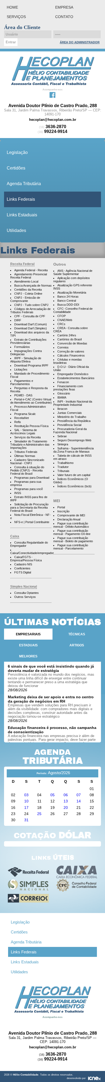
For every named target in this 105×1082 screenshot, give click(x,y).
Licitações (20, 369)
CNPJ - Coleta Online (28, 293)
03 (26, 795)
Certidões (16, 168)
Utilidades (16, 230)
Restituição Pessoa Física (31, 426)
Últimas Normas (24, 455)
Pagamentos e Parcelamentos (21, 382)
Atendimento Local (26, 281)
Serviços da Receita (27, 437)
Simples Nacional (23, 586)
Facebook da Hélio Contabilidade (52, 94)
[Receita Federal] (28, 872)
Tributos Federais (25, 451)
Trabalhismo (65, 462)
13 (66, 801)
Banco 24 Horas (68, 296)
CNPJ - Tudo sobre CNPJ (31, 304)
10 (26, 801)
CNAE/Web (64, 320)
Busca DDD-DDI (68, 304)
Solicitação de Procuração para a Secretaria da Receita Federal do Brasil (29, 507)
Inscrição (63, 511)
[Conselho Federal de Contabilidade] (76, 885)
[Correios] (28, 898)
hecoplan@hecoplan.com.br (52, 120)
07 (78, 795)
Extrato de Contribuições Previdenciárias (28, 341)
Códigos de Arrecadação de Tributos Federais (30, 310)
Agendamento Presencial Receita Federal (28, 276)
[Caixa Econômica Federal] (76, 872)
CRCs (61, 324)
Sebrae (62, 436)
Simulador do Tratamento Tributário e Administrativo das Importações (30, 444)
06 (66, 795)
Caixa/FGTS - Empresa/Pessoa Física (26, 558)
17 (26, 807)
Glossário (63, 393)
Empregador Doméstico (72, 374)
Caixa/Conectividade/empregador (32, 553)
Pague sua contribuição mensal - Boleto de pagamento (73, 539)
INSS (17, 493)
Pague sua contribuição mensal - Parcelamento (70, 547)
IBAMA (61, 397)
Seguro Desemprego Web (74, 440)
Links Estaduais (22, 215)
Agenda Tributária (24, 183)
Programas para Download (31, 477)
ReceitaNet (21, 418)
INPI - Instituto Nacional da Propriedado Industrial (72, 403)
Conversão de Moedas (72, 343)
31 (26, 820)
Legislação (17, 152)
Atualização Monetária (71, 292)
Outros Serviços (25, 596)
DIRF (17, 320)
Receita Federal (22, 264)
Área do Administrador (80, 42)
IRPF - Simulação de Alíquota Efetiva (25, 360)
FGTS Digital (22, 572)
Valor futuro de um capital (73, 475)
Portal (61, 507)
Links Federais (21, 199)
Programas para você (28, 489)
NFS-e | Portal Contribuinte (31, 522)
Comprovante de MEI (71, 515)
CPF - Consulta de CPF (29, 316)
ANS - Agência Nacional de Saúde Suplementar (72, 272)
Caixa (14, 536)
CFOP (61, 316)
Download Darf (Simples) (30, 328)
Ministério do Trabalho (71, 416)
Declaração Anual (68, 519)
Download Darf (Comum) (30, 324)
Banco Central (66, 300)
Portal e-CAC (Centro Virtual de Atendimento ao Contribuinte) (31, 401)
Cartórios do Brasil (69, 339)
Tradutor (63, 466)
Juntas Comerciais (69, 412)
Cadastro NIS (23, 564)
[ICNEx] (94, 1078)
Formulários (22, 346)
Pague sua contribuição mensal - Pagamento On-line (71, 532)
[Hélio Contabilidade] (52, 70)
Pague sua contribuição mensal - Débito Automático (71, 525)
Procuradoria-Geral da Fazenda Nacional (70, 430)
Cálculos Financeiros (71, 355)
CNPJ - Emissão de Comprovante (25, 299)
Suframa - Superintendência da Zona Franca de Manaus (73, 450)
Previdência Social (69, 425)
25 (39, 814)
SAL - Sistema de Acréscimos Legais (23, 431)
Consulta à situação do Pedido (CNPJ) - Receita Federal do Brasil (27, 470)
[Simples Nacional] (28, 885)
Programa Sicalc (25, 413)
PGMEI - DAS (23, 395)
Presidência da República (73, 420)
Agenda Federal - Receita (31, 270)
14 (78, 801)
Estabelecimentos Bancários (75, 378)
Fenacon (63, 382)
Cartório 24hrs (66, 335)
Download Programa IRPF (31, 365)
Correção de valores (70, 351)
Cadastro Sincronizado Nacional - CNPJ (27, 461)
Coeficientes (22, 568)
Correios (63, 347)
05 (52, 795)
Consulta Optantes (26, 592)
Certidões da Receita (28, 289)
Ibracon (62, 408)
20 (66, 807)
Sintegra (62, 444)
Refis (17, 422)
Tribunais (63, 471)
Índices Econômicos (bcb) (74, 486)
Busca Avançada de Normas (33, 285)
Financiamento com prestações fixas (68, 388)
